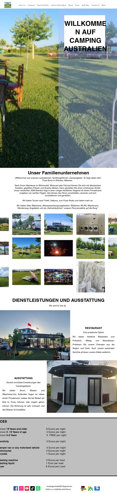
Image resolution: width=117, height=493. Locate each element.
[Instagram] (21, 488)
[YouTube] (27, 488)
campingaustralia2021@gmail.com (59, 486)
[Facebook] (15, 488)
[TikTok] (32, 488)
